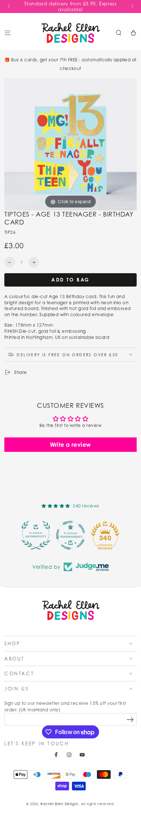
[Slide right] (132, 6)
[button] (118, 33)
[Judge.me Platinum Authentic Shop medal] (35, 535)
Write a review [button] (70, 444)
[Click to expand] (70, 144)
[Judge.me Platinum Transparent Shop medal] (70, 535)
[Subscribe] (130, 719)
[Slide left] (9, 6)
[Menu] (7, 33)
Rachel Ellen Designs (59, 804)
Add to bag (70, 280)
